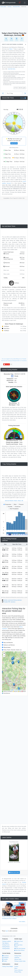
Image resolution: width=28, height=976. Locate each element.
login (7, 930)
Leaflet (12, 689)
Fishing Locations (6, 941)
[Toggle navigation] (25, 2)
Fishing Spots (3, 6)
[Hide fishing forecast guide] (25, 44)
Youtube (5, 959)
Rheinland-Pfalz (16, 6)
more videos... (22, 921)
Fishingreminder (10, 2)
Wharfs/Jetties (7, 647)
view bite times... (12, 69)
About (15, 968)
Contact (16, 966)
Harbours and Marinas (9, 645)
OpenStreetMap (18, 689)
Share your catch (14, 872)
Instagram (6, 957)
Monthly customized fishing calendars (12, 600)
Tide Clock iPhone (19, 950)
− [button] (4, 656)
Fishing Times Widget (7, 966)
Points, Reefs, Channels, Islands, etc (13, 649)
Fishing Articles (6, 948)
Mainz (10, 49)
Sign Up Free (14, 143)
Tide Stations (5, 943)
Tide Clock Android (20, 948)
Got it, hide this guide (20, 87)
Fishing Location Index (20, 961)
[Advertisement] (14, 19)
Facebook (6, 955)
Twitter (5, 961)
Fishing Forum (5, 945)
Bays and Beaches (8, 642)
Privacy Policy (17, 972)
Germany (10, 6)
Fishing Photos (6, 946)
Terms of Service (18, 970)
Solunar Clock (17, 959)
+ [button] (4, 653)
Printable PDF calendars (9, 601)
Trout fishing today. (14, 841)
